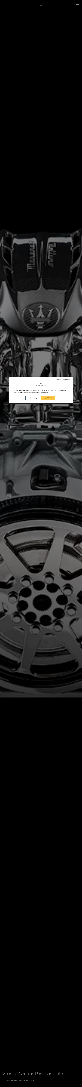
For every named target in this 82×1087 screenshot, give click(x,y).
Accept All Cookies (48, 398)
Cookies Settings (32, 398)
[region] (41, 390)
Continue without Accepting (63, 379)
